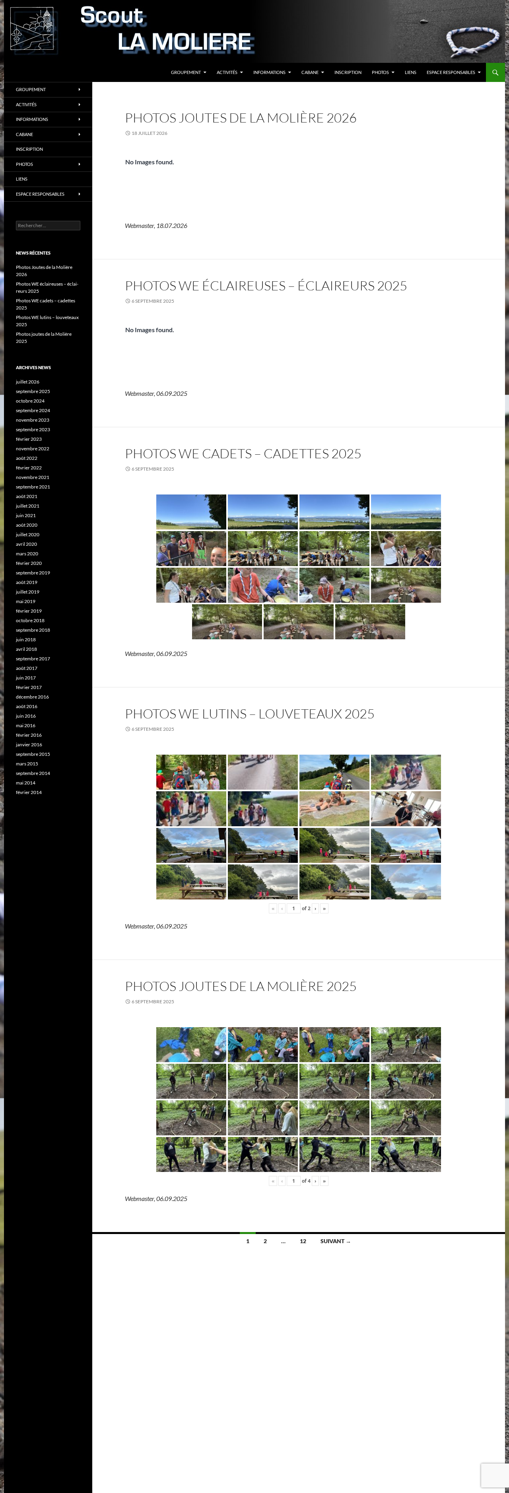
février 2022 (29, 468)
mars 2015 (27, 764)
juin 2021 (26, 515)
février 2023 (29, 439)
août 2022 (26, 458)
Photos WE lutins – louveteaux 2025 (250, 713)
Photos (380, 72)
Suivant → (336, 1241)
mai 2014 (25, 783)
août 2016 (26, 706)
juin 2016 (26, 716)
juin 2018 (26, 639)
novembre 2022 (32, 449)
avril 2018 (26, 649)
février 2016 (29, 735)
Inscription (347, 72)
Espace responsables (451, 72)
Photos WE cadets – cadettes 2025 (243, 453)
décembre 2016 (32, 697)
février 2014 (29, 792)
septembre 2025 (33, 391)
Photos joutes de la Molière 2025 (241, 986)
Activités (227, 72)
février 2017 (29, 687)
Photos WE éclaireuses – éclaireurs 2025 (266, 285)
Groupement (186, 72)
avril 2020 (26, 544)
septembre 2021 (33, 487)
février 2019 (29, 611)
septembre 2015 (33, 754)
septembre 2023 (33, 429)
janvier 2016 (29, 744)
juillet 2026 (27, 382)
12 (303, 1241)
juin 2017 (26, 678)
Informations (269, 72)
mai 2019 (25, 601)
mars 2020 (27, 554)
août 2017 (26, 668)
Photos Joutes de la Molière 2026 (241, 117)
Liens (410, 72)
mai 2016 (25, 725)
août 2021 (26, 496)
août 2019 (26, 582)
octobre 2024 (30, 401)
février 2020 (29, 563)
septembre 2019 (33, 573)
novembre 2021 (32, 477)
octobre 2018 (30, 620)
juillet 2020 (27, 534)
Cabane (310, 72)
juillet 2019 (27, 592)
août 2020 (26, 525)
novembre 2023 (32, 420)
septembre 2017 (33, 659)
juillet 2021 (27, 506)
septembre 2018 (33, 630)
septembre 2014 (33, 773)
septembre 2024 (33, 410)
